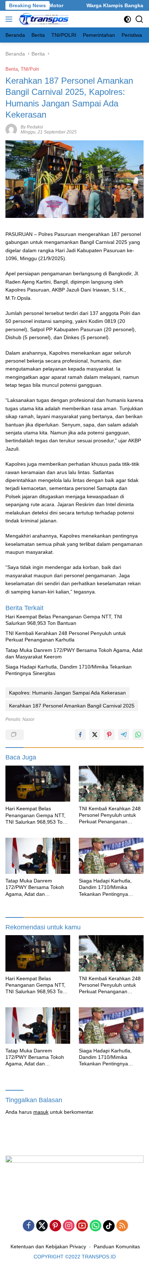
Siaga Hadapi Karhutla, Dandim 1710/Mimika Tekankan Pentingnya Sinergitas (68, 670)
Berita (11, 69)
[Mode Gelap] (127, 19)
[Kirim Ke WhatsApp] (138, 734)
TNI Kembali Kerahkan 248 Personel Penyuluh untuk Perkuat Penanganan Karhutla (65, 636)
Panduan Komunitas (117, 1246)
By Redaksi (32, 127)
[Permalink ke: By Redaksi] (11, 129)
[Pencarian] (139, 19)
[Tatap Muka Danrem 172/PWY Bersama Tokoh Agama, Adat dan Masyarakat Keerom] (37, 856)
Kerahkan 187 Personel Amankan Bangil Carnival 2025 (72, 706)
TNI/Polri (30, 69)
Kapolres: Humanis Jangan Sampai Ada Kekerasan (67, 693)
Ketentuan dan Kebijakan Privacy (48, 1246)
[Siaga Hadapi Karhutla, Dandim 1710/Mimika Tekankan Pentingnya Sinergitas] (111, 856)
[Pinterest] (55, 1226)
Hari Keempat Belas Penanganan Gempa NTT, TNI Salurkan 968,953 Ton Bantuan (63, 620)
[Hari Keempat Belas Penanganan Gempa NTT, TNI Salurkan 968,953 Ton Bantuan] (37, 784)
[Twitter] (42, 1226)
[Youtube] (82, 1226)
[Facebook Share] (80, 734)
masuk (40, 1112)
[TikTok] (109, 1226)
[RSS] (122, 1226)
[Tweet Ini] (94, 734)
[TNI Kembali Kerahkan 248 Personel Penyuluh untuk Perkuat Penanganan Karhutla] (111, 784)
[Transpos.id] (43, 19)
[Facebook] (28, 1226)
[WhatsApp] (95, 1226)
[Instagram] (68, 1226)
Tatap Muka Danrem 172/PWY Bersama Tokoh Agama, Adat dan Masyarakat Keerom (73, 653)
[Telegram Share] (123, 734)
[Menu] (10, 19)
